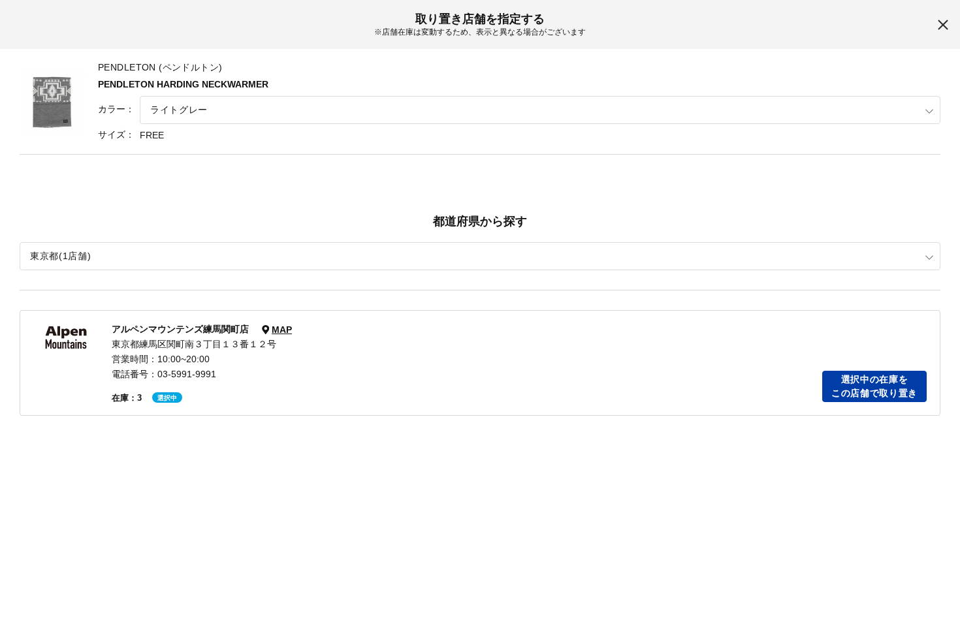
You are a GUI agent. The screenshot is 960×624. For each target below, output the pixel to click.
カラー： (116, 109)
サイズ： (116, 134)
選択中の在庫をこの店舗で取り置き (874, 386)
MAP (282, 329)
